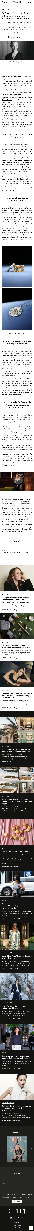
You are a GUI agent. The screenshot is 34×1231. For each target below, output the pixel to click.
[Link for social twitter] (11, 1218)
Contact (17, 1222)
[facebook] (5, 37)
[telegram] (19, 37)
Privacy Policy (27, 1197)
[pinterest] (8, 37)
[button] (32, 1150)
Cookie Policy (17, 1228)
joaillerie (5, 553)
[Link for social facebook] (15, 1218)
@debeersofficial (17, 541)
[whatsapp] (17, 37)
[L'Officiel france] (17, 2)
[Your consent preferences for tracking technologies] (31, 1228)
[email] (3, 37)
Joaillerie (6, 10)
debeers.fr (17, 539)
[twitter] (14, 37)
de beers (13, 553)
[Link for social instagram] (19, 1218)
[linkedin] (11, 37)
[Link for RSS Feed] (23, 1218)
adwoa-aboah (22, 553)
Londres (4, 415)
